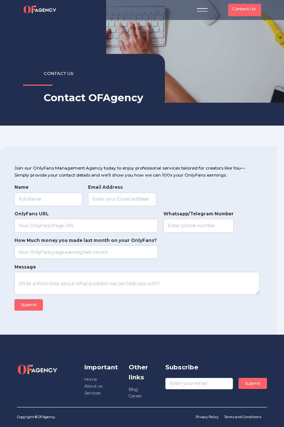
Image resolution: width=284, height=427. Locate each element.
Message (25, 267)
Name (21, 187)
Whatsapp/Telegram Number (198, 213)
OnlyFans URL (31, 213)
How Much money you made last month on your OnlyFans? (86, 240)
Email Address (105, 187)
